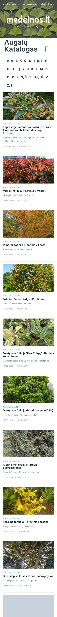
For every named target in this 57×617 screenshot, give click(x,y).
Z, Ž (10, 85)
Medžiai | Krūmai (11, 4)
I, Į (18, 69)
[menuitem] (11, 4)
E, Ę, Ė (38, 60)
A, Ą (10, 60)
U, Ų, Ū (38, 77)
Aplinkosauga (30, 4)
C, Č (23, 60)
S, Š (24, 77)
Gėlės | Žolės (47, 4)
